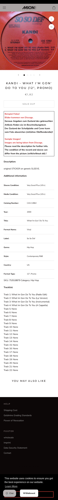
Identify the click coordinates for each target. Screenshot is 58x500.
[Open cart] (54, 7)
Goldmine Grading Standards (18, 415)
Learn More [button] (11, 486)
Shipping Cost (10, 410)
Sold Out (29, 104)
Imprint (7, 442)
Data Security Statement (15, 447)
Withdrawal (29, 493)
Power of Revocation (14, 420)
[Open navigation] (4, 8)
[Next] (39, 75)
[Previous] (18, 75)
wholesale (9, 437)
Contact (7, 452)
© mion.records (29, 467)
